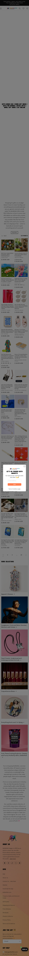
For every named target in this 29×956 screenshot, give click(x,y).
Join (14, 484)
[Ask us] (24, 949)
